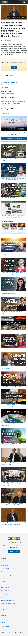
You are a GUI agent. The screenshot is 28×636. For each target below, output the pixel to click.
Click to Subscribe (14, 551)
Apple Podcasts (5, 626)
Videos (2, 562)
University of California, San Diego (9, 603)
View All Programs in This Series (14, 138)
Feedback (3, 615)
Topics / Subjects (5, 565)
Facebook (3, 619)
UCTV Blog (4, 594)
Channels (3, 571)
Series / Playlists (5, 568)
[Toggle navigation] (24, 2)
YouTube (3, 622)
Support (3, 597)
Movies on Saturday (6, 575)
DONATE (14, 67)
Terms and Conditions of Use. (11, 634)
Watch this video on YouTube (16, 17)
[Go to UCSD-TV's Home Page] (9, 2)
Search (3, 581)
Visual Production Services (7, 600)
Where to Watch (5, 578)
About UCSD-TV (5, 590)
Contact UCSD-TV (5, 612)
